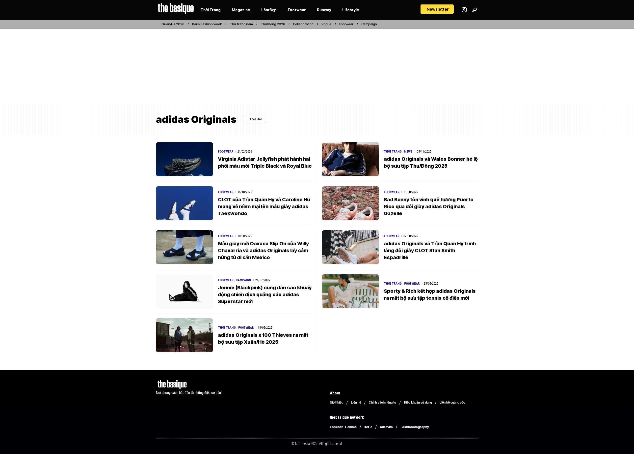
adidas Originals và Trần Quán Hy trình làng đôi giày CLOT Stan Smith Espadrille (430, 250)
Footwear (346, 24)
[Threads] (475, 24)
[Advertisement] (317, 66)
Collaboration (303, 24)
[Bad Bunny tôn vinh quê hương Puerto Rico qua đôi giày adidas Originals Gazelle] (350, 203)
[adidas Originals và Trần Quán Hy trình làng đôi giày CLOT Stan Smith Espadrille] (350, 247)
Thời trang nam (241, 24)
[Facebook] (453, 24)
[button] (437, 9)
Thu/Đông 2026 (273, 24)
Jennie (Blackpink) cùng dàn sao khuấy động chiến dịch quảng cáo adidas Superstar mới (265, 294)
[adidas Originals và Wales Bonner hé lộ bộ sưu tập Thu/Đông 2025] (350, 159)
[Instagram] (459, 24)
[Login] (464, 10)
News (408, 151)
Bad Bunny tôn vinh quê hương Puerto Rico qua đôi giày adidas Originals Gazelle (429, 206)
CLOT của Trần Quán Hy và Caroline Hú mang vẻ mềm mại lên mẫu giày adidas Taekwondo (264, 206)
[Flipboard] (470, 24)
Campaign (369, 24)
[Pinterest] (464, 24)
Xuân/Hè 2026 (173, 24)
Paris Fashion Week (207, 24)
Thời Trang (393, 151)
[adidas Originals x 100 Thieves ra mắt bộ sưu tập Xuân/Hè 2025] (184, 335)
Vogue (326, 24)
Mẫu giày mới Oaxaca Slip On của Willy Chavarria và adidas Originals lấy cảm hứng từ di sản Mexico (263, 250)
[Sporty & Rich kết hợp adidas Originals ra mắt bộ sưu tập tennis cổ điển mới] (350, 291)
